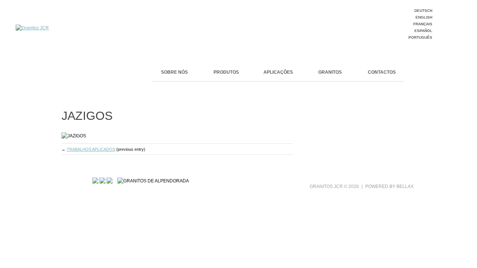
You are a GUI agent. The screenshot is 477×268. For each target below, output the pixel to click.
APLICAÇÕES (278, 72)
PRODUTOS (226, 72)
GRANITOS (330, 72)
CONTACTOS (382, 72)
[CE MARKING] (95, 181)
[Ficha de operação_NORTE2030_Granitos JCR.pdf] (110, 181)
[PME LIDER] (102, 181)
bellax (405, 186)
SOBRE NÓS (174, 72)
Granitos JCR (326, 186)
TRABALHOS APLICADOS (91, 149)
